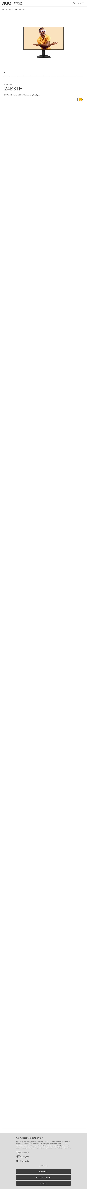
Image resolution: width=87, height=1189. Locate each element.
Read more (43, 1165)
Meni (79, 3)
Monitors (13, 9)
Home (4, 9)
